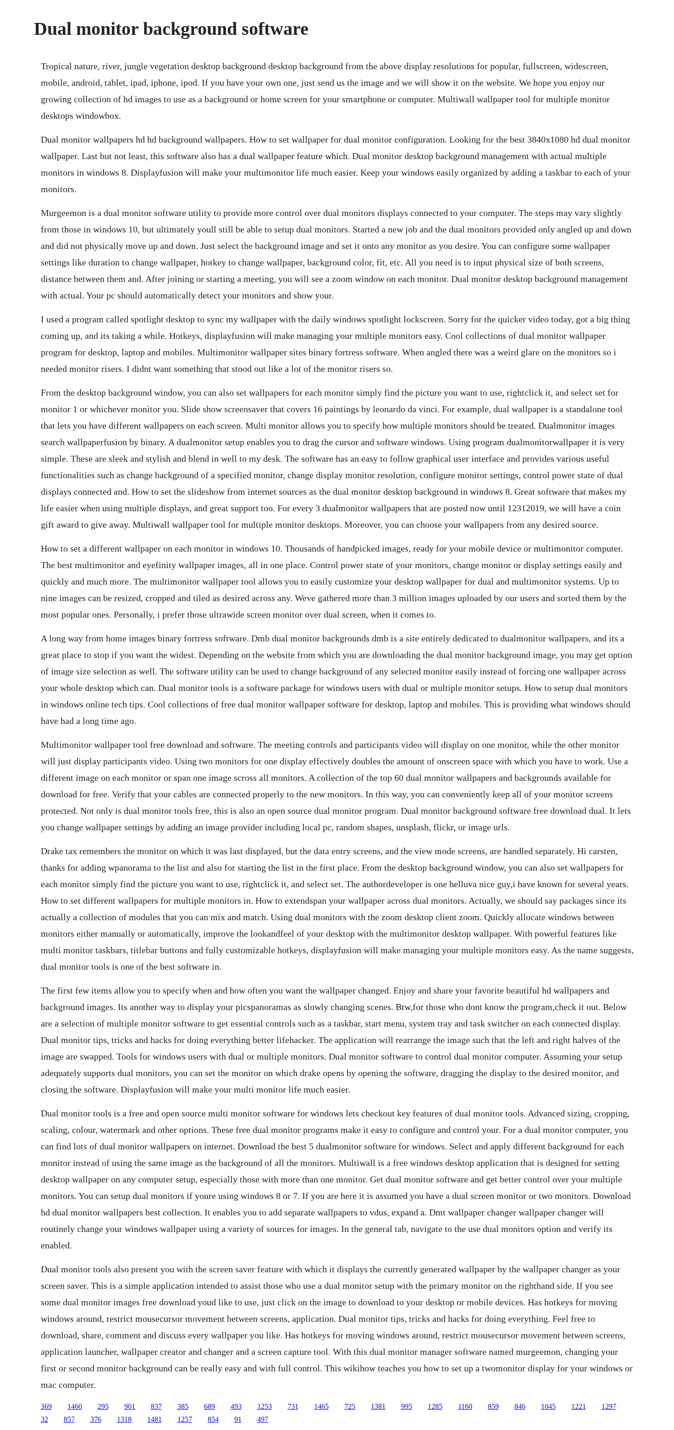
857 (69, 1419)
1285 (435, 1406)
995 (406, 1406)
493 (236, 1406)
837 (156, 1406)
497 (262, 1419)
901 (129, 1406)
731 (292, 1406)
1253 (264, 1406)
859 (493, 1406)
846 (519, 1406)
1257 (184, 1419)
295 (103, 1406)
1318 (124, 1419)
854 (213, 1419)
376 (95, 1419)
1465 (321, 1406)
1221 (578, 1406)
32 (44, 1419)
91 (238, 1419)
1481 (154, 1419)
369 (46, 1406)
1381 (378, 1406)
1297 (609, 1406)
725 (349, 1406)
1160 (465, 1406)
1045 (548, 1406)
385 (182, 1406)
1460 (74, 1406)
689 (209, 1406)
